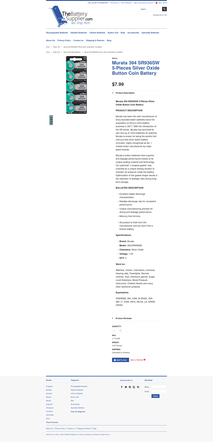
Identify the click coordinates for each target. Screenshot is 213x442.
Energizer (49, 386)
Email (147, 391)
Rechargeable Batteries (57, 32)
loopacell (49, 404)
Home (48, 47)
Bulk (123, 32)
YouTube (134, 387)
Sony (48, 418)
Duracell (49, 393)
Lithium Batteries (97, 32)
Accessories (133, 32)
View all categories (78, 411)
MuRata (114, 58)
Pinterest (130, 387)
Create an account (147, 3)
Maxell (48, 400)
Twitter (126, 387)
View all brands (52, 422)
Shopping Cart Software (92, 434)
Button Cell (113, 32)
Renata (48, 397)
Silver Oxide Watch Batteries (72, 52)
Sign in (136, 3)
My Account (115, 3)
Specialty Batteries (150, 32)
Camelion (49, 411)
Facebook (122, 387)
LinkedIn (138, 387)
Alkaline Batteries (79, 32)
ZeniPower (50, 415)
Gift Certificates (126, 3)
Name (147, 387)
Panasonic (50, 408)
